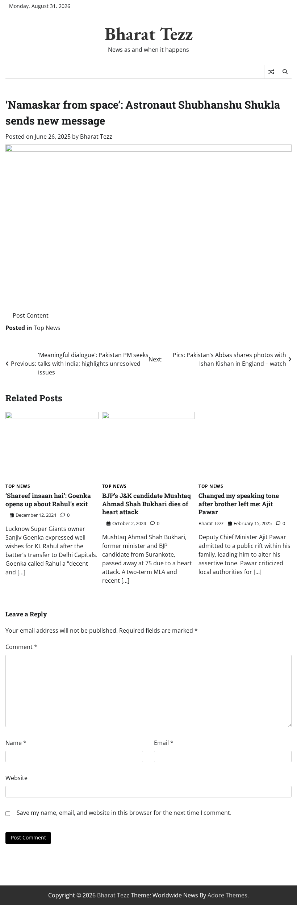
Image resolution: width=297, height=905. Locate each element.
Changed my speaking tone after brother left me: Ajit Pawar (238, 503)
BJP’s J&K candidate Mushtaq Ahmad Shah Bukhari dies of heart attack (146, 503)
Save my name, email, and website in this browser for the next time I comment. (124, 813)
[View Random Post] (271, 72)
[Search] (285, 72)
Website (16, 778)
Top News (47, 328)
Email (163, 743)
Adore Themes (227, 895)
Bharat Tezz (149, 33)
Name (15, 743)
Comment (21, 647)
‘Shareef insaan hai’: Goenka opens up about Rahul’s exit (48, 499)
